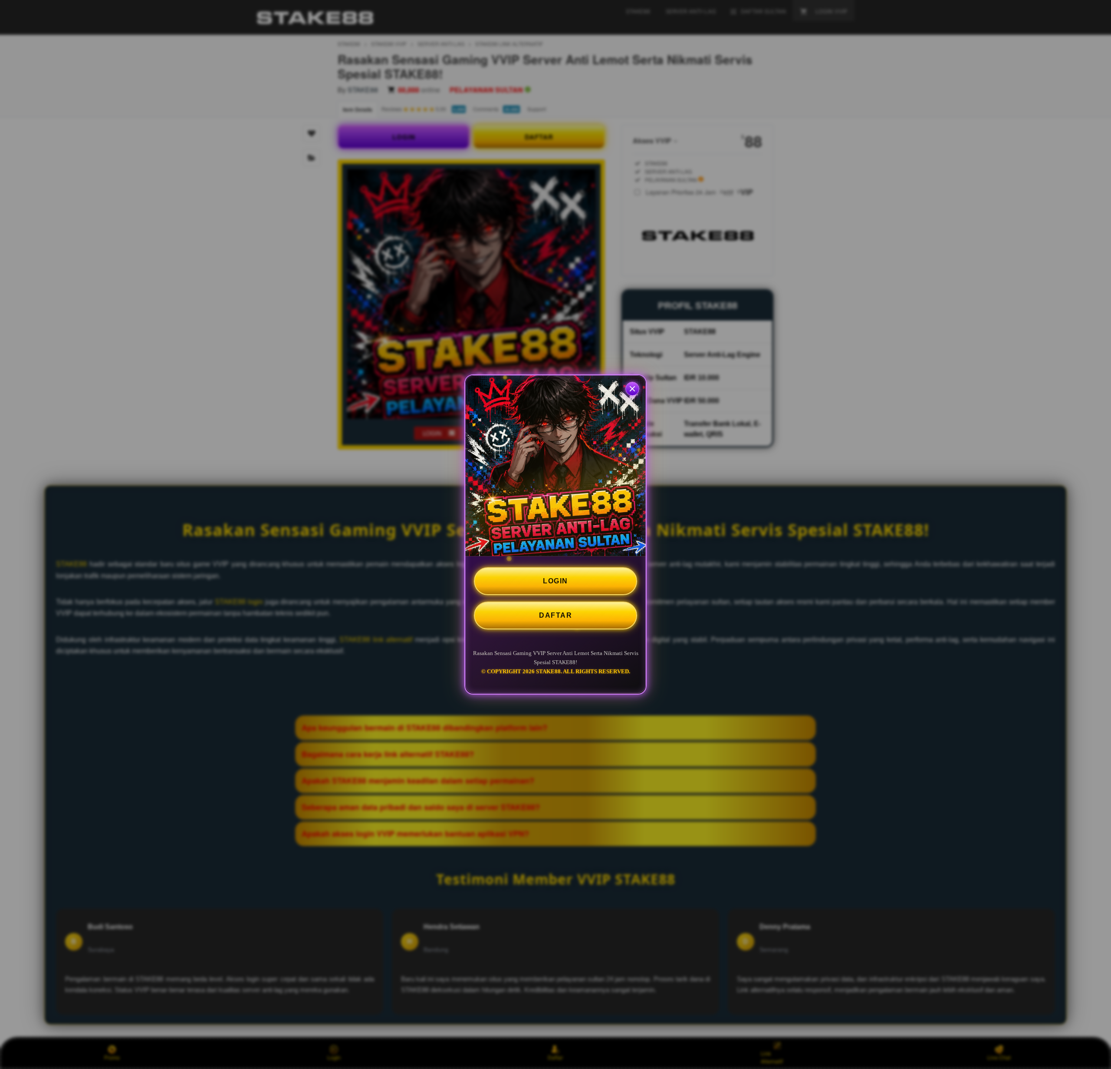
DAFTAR (555, 615)
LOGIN (555, 581)
